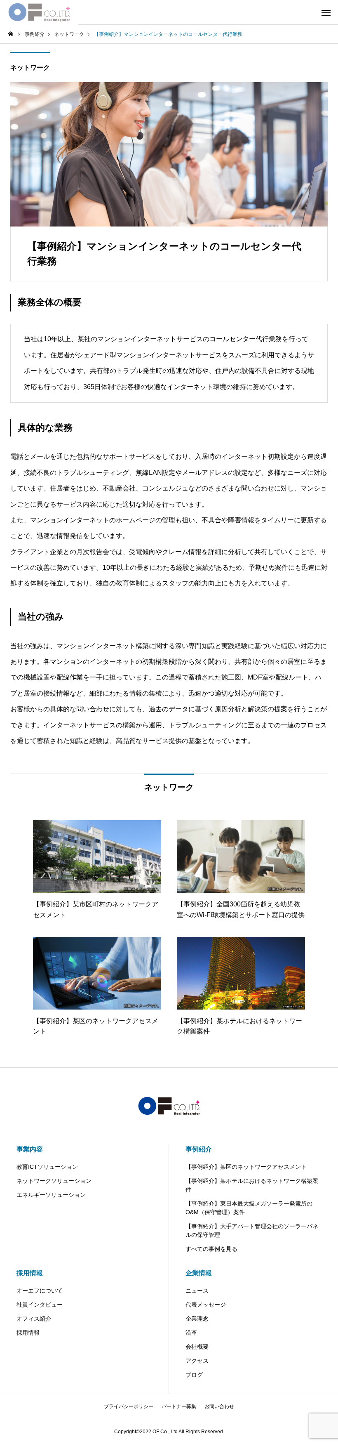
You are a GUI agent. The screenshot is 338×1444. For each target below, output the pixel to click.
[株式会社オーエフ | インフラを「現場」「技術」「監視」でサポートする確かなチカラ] (39, 12)
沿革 (191, 1332)
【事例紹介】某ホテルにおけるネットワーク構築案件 (251, 1185)
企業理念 (197, 1318)
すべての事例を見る (211, 1249)
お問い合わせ (219, 1406)
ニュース (197, 1290)
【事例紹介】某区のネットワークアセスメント (246, 1166)
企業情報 (198, 1272)
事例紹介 (198, 1149)
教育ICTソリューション (47, 1166)
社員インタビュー (39, 1304)
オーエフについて (39, 1290)
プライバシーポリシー (128, 1406)
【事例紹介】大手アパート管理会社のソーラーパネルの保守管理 (251, 1230)
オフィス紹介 (33, 1318)
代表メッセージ (205, 1304)
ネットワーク (30, 67)
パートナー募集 (179, 1406)
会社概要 (197, 1346)
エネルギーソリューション (51, 1195)
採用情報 (29, 1272)
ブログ (194, 1374)
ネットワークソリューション (54, 1180)
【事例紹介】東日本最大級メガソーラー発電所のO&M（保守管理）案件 (248, 1207)
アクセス (197, 1360)
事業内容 (29, 1149)
